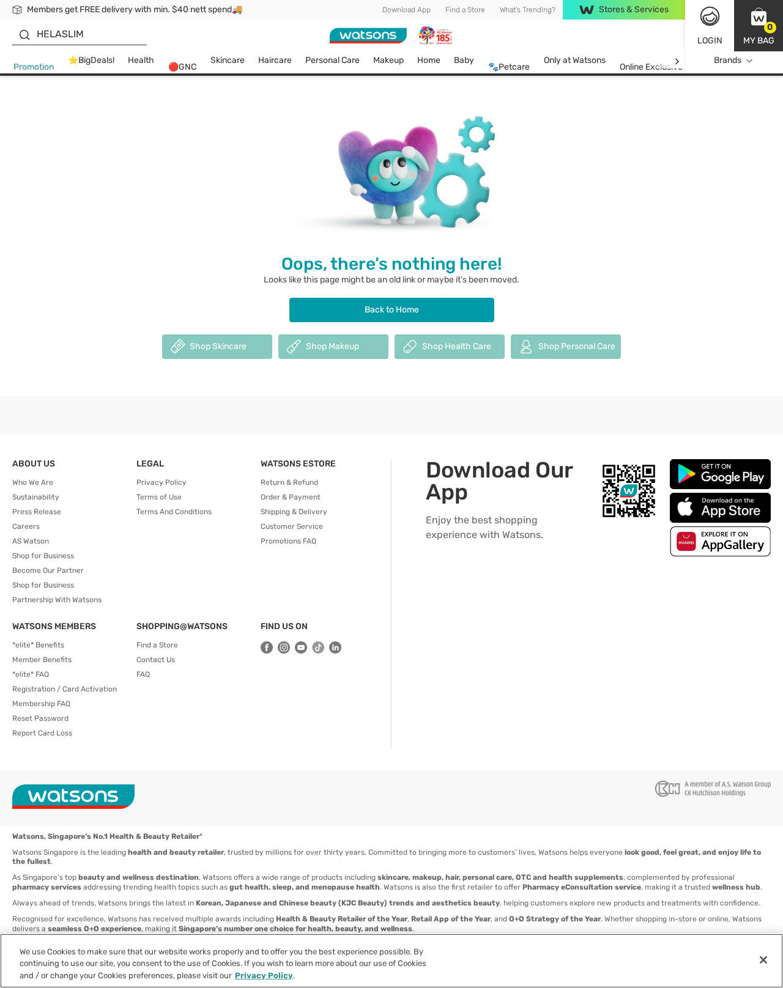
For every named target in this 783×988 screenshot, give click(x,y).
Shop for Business (43, 555)
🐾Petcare (509, 67)
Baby (464, 60)
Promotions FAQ (288, 541)
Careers (26, 526)
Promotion (33, 67)
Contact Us (155, 659)
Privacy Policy (161, 482)
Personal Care (332, 60)
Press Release (36, 511)
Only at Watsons (575, 60)
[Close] (763, 959)
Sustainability (35, 497)
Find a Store (465, 10)
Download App (406, 10)
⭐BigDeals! (91, 60)
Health (141, 60)
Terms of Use (159, 497)
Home (428, 60)
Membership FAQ (41, 703)
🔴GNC (182, 67)
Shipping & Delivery (294, 511)
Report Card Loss (42, 733)
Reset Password (40, 718)
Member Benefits (42, 659)
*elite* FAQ (30, 674)
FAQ (143, 674)
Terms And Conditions (174, 511)
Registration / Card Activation (64, 689)
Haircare (275, 60)
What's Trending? (527, 10)
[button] (758, 25)
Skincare (227, 60)
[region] (391, 961)
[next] (677, 60)
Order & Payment (291, 497)
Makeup (388, 60)
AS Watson (30, 541)
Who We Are (32, 482)
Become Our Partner (48, 570)
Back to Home (392, 309)
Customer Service (292, 526)
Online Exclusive (651, 67)
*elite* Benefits (38, 645)
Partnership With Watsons (57, 599)
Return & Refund (289, 482)
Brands (727, 60)
